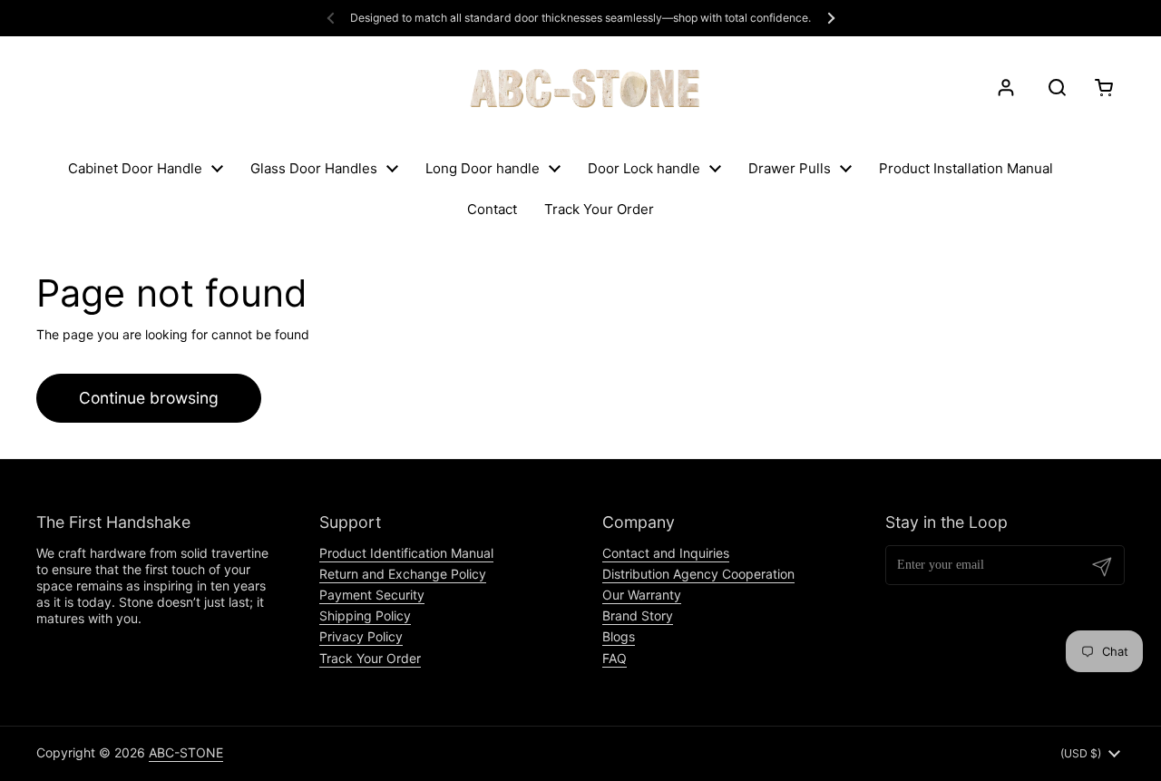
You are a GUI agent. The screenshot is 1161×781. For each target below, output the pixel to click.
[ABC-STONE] (580, 87)
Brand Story (637, 615)
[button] (1101, 87)
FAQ (614, 658)
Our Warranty (641, 594)
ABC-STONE (186, 752)
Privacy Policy (361, 636)
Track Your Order (370, 658)
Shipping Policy (365, 615)
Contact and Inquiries (665, 553)
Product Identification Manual (406, 553)
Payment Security (371, 594)
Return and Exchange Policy (402, 573)
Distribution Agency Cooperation (698, 573)
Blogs (618, 636)
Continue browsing (149, 397)
